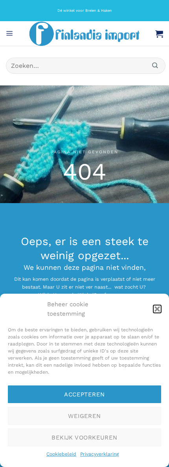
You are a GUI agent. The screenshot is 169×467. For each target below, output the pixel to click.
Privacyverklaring (99, 454)
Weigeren (84, 416)
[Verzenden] (155, 66)
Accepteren (84, 394)
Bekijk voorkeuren (84, 437)
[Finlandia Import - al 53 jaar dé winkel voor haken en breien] (84, 33)
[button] (157, 309)
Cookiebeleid (61, 454)
